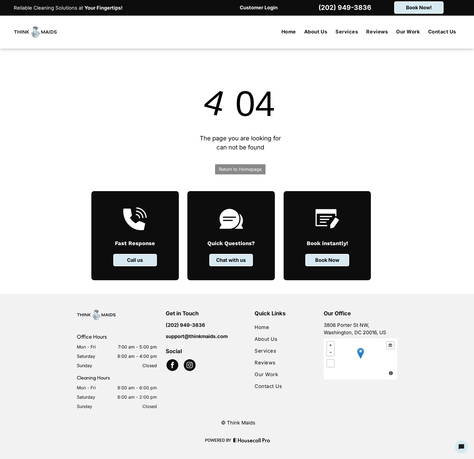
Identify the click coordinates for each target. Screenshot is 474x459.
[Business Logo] (96, 313)
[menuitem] (288, 32)
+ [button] (330, 345)
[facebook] (172, 365)
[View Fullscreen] (330, 363)
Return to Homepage (240, 169)
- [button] (330, 352)
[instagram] (190, 365)
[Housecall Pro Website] (251, 441)
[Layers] (390, 345)
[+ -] (360, 358)
